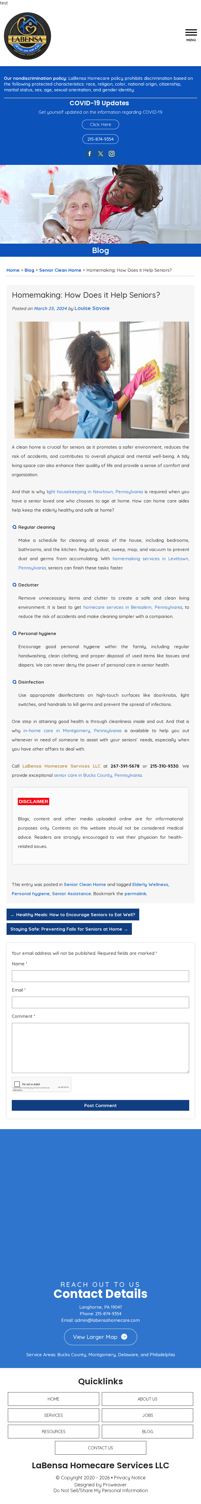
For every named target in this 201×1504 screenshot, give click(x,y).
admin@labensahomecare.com (107, 1320)
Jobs (147, 1415)
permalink (135, 893)
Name (19, 963)
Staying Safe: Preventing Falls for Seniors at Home (69, 929)
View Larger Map (95, 1336)
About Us (147, 1399)
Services (53, 1415)
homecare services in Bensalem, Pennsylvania (132, 607)
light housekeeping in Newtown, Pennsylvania (95, 491)
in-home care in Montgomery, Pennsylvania (73, 730)
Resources (53, 1431)
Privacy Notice (130, 1478)
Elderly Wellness (150, 884)
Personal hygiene (31, 893)
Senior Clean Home (85, 884)
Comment (23, 1016)
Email (19, 990)
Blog (147, 1431)
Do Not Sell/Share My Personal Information (100, 1490)
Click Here (100, 124)
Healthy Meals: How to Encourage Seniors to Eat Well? (72, 914)
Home (53, 1399)
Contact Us (100, 1447)
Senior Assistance (71, 893)
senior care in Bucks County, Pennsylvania (98, 775)
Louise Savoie (92, 308)
